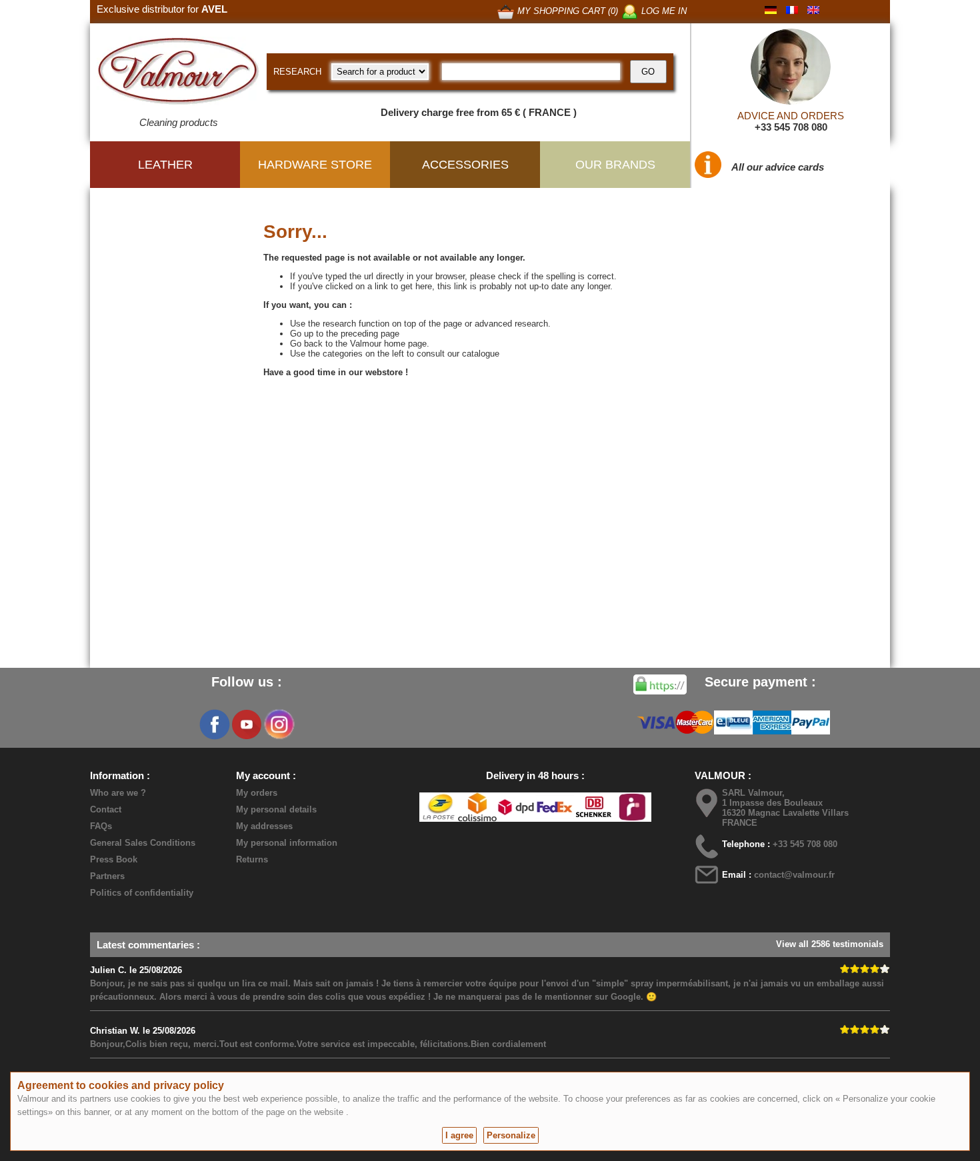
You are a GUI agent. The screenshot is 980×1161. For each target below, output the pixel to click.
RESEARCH (297, 72)
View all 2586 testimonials (829, 944)
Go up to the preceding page (344, 334)
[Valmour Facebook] (215, 724)
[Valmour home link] (178, 73)
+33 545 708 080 (791, 127)
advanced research (511, 324)
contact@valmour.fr (794, 875)
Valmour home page (388, 344)
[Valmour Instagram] (279, 724)
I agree (459, 1135)
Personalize (511, 1135)
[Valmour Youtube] (247, 724)
